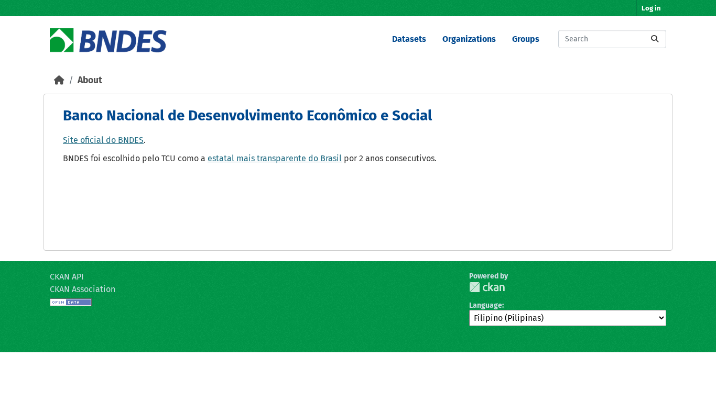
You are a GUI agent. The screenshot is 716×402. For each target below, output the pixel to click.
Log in (651, 8)
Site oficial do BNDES (103, 140)
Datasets (409, 39)
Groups (525, 39)
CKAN (487, 287)
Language (485, 305)
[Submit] (654, 39)
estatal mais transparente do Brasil (275, 158)
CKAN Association (82, 289)
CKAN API (67, 277)
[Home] (59, 80)
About (90, 80)
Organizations (469, 39)
